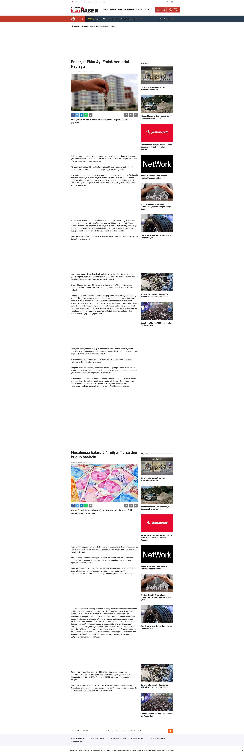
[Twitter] (77, 115)
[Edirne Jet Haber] (84, 9)
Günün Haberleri (87, 2)
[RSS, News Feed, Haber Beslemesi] (170, 731)
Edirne (113, 9)
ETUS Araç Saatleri (159, 738)
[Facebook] (73, 115)
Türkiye (148, 9)
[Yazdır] (90, 115)
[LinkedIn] (81, 115)
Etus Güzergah (138, 738)
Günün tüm (166, 19)
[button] (126, 115)
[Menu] (158, 10)
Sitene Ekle (103, 2)
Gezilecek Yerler (98, 738)
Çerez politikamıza (164, 750)
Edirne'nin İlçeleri (126, 9)
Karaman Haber (78, 742)
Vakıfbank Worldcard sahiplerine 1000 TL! (109, 19)
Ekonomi (139, 9)
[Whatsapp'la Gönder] (86, 115)
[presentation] (78, 19)
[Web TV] (167, 2)
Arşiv (96, 2)
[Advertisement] (122, 43)
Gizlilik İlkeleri (133, 731)
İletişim (125, 731)
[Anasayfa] (72, 2)
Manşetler (78, 2)
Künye (118, 731)
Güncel (105, 9)
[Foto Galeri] (172, 2)
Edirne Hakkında (78, 738)
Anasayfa (111, 731)
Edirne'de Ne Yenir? (119, 738)
